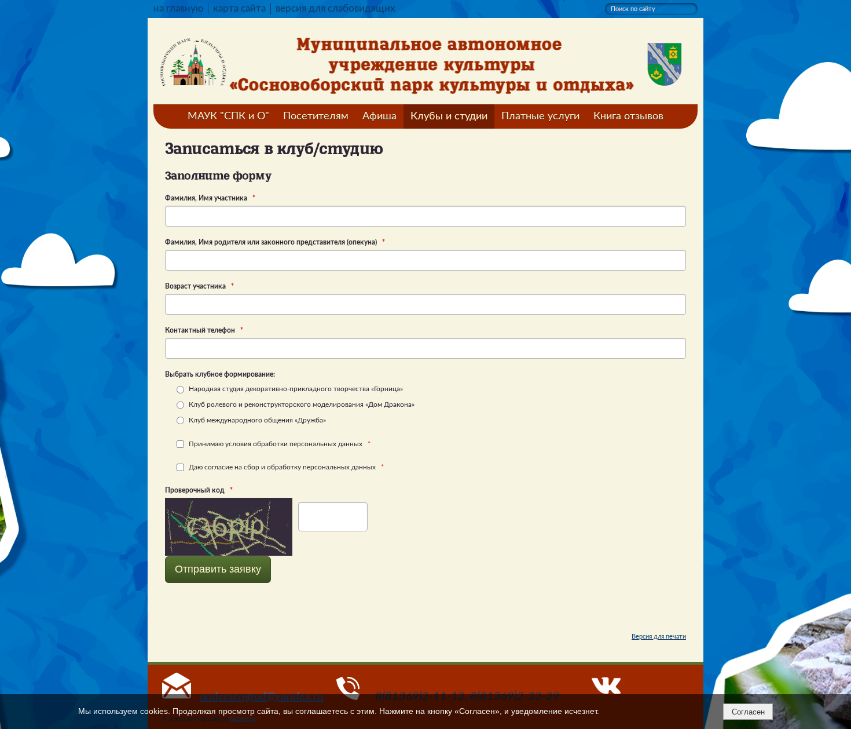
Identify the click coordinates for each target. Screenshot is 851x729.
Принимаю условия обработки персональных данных (279, 443)
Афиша (379, 116)
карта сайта (239, 8)
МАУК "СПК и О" (228, 116)
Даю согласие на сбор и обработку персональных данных (285, 467)
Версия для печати (659, 636)
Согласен (748, 712)
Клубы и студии (448, 116)
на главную (178, 8)
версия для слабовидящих (335, 8)
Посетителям (316, 116)
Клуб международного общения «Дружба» (256, 420)
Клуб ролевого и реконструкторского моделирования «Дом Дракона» (301, 404)
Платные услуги (540, 116)
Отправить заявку (218, 569)
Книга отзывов (628, 116)
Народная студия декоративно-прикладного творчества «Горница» (295, 388)
